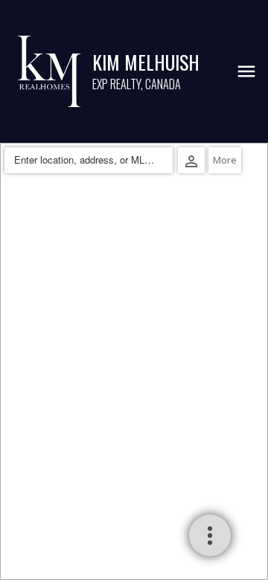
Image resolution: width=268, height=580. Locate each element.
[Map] (134, 361)
